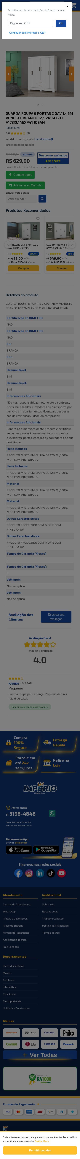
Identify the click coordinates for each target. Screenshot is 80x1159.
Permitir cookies (40, 1150)
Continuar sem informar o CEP (27, 32)
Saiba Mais (42, 1141)
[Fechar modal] (67, 6)
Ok (61, 23)
